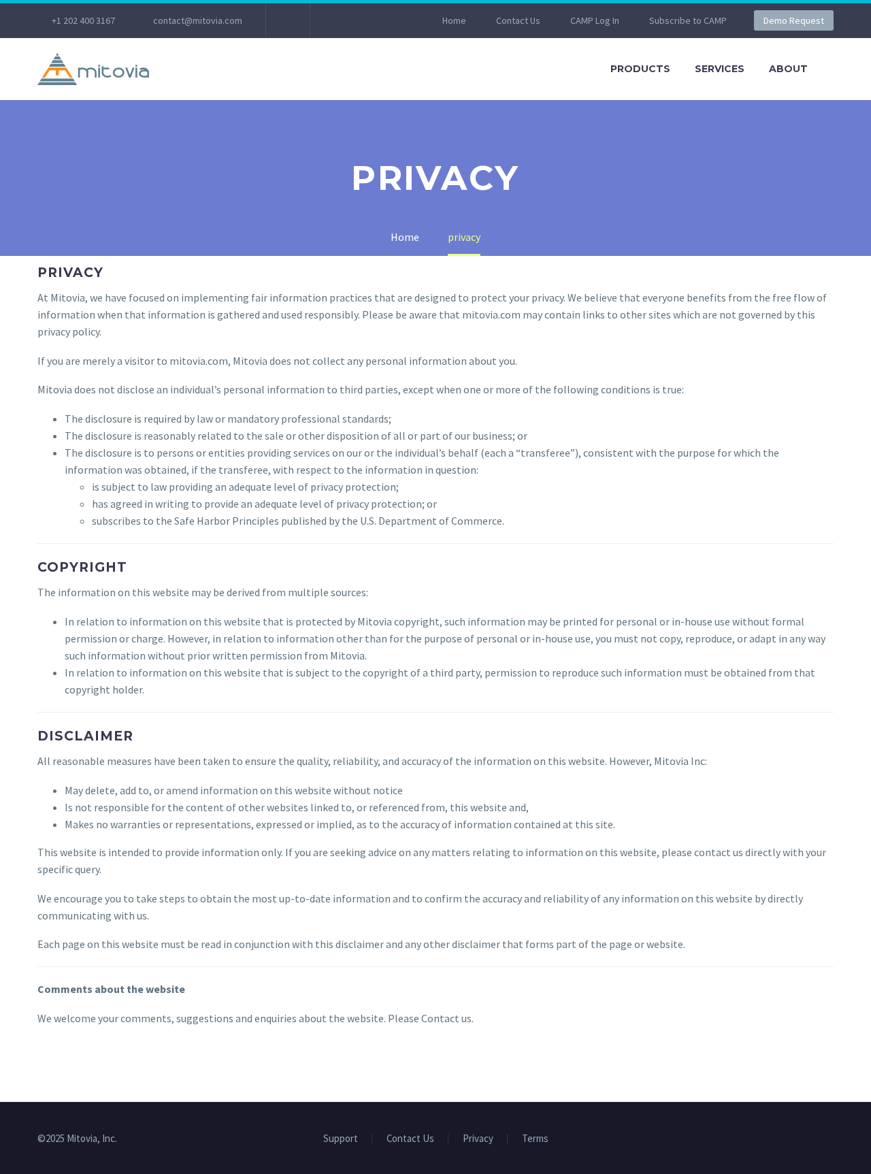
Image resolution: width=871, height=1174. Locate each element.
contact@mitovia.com (197, 20)
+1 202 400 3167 (83, 20)
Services (719, 69)
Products (640, 69)
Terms (535, 1139)
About (788, 69)
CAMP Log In (594, 20)
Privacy (478, 1139)
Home (454, 20)
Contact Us (518, 20)
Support (340, 1139)
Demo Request (793, 20)
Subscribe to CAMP (688, 20)
